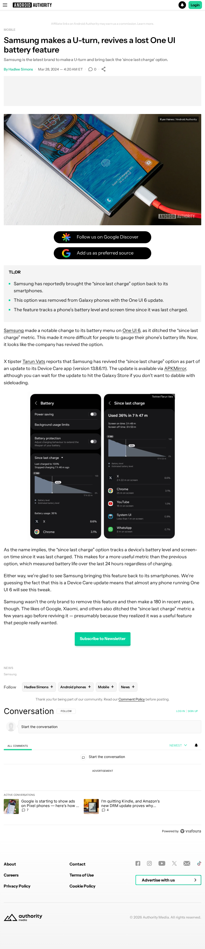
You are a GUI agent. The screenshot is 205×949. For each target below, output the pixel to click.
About (10, 864)
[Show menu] (5, 5)
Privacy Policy (17, 886)
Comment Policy (131, 699)
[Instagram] (149, 863)
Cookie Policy (83, 886)
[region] (102, 771)
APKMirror (175, 368)
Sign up (193, 711)
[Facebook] (138, 863)
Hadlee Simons (20, 69)
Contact (78, 864)
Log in (180, 711)
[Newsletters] (187, 863)
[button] (102, 5)
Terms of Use (82, 875)
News (8, 668)
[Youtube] (161, 863)
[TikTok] (199, 863)
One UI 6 (131, 330)
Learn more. (145, 23)
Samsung (14, 330)
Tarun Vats (33, 361)
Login (195, 5)
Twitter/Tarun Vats (162, 396)
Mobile (9, 30)
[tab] (18, 746)
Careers (11, 875)
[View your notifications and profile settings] (196, 745)
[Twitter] (174, 863)
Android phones (75, 687)
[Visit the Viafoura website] (190, 831)
